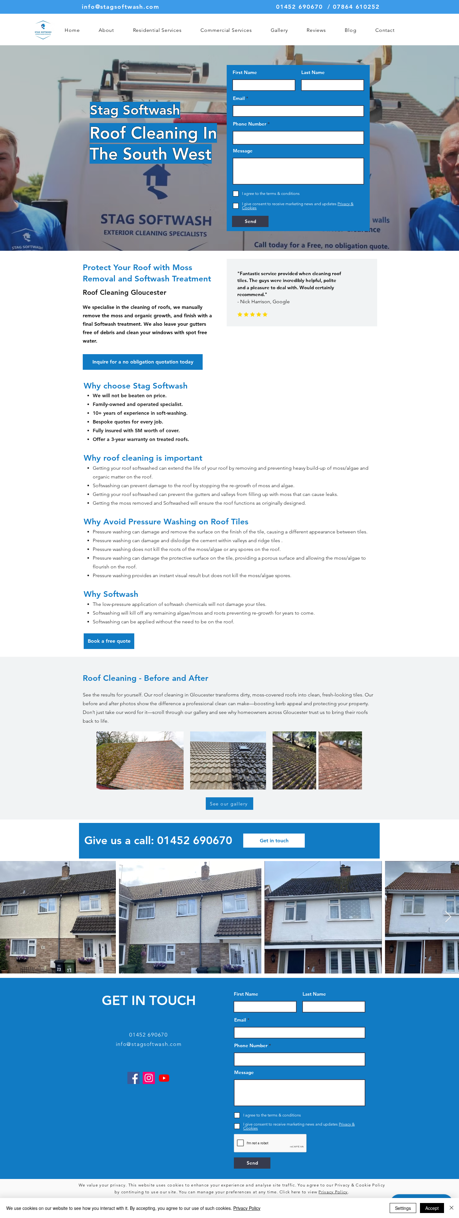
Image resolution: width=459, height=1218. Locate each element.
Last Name (313, 72)
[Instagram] (149, 1078)
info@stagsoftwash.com (121, 6)
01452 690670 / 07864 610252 (328, 6)
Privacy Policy (333, 1192)
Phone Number (249, 123)
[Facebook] (133, 1078)
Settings (403, 1208)
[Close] (451, 1208)
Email (239, 98)
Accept (432, 1208)
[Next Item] (448, 917)
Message (243, 150)
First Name (245, 72)
